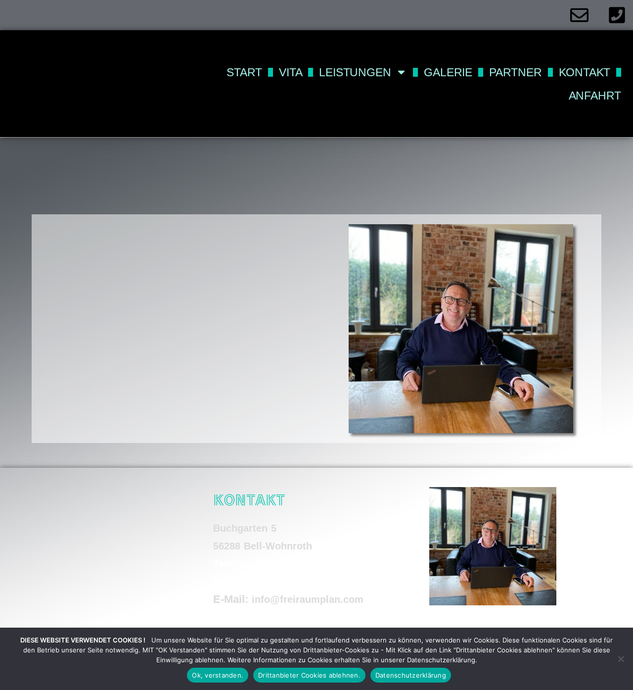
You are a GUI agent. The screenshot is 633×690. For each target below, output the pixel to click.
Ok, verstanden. (217, 675)
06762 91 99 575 (294, 563)
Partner (515, 72)
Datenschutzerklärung (410, 675)
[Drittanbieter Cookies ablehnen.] (621, 659)
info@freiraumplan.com (307, 599)
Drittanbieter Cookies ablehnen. (309, 675)
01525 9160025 (282, 581)
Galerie (448, 72)
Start (244, 72)
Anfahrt (595, 95)
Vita (290, 72)
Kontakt (585, 72)
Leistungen (355, 72)
